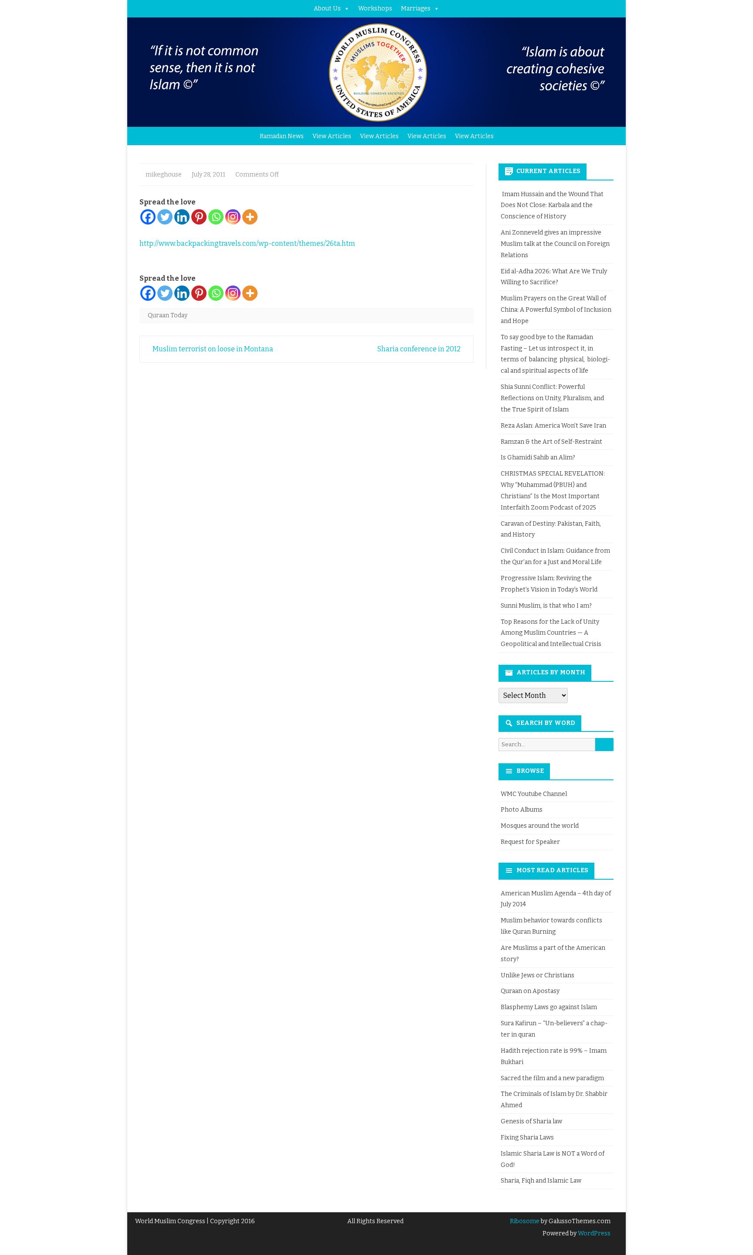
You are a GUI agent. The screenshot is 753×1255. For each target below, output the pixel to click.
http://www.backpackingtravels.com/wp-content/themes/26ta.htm (247, 243)
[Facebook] (148, 216)
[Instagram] (233, 216)
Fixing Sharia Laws (527, 1137)
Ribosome (524, 1221)
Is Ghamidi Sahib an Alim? (538, 457)
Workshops (375, 8)
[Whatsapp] (216, 216)
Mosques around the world (540, 826)
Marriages (416, 8)
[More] (250, 216)
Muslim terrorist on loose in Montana (212, 349)
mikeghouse (164, 174)
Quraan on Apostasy (530, 991)
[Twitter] (165, 216)
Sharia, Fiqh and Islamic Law (541, 1180)
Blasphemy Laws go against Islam (549, 1007)
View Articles (331, 136)
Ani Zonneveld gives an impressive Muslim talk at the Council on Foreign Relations (555, 244)
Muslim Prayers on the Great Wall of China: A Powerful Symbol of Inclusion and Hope (556, 310)
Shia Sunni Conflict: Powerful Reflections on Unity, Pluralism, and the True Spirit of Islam (552, 398)
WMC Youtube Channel (534, 794)
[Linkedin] (182, 216)
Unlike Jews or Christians (537, 975)
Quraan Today (167, 315)
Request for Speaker (530, 842)
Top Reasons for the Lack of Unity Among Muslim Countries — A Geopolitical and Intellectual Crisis (551, 633)
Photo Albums (522, 809)
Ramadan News (282, 136)
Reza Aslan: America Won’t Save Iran (554, 425)
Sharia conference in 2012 (419, 349)
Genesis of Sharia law (531, 1121)
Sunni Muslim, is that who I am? (546, 605)
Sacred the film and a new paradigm (552, 1078)
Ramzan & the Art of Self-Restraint (551, 442)
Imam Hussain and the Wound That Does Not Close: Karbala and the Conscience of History (552, 205)
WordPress (594, 1233)
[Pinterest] (199, 216)
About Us (327, 8)
